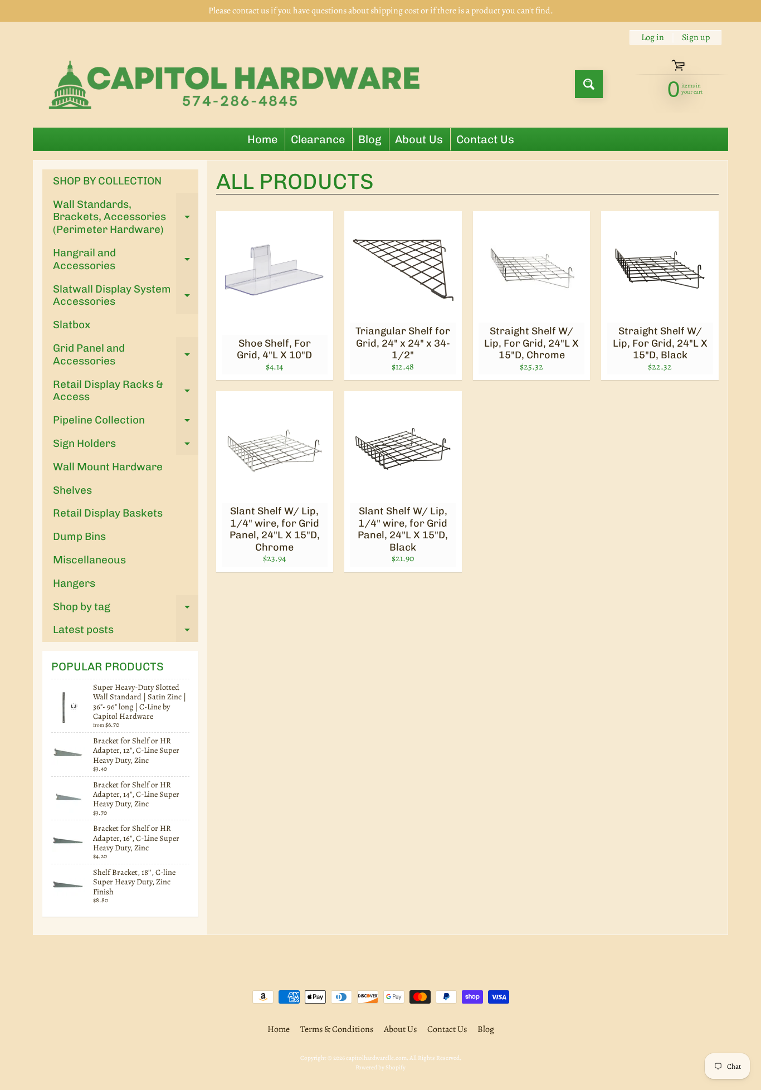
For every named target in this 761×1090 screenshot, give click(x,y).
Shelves (72, 490)
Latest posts (125, 632)
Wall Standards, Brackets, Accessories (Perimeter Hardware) (125, 217)
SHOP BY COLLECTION (107, 180)
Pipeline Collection (125, 422)
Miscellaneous (89, 559)
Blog (370, 139)
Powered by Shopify (380, 1067)
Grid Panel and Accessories (125, 355)
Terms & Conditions (336, 1029)
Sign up (696, 37)
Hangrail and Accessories (125, 259)
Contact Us (485, 139)
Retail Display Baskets (108, 513)
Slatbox (71, 324)
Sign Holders (125, 446)
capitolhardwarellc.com (376, 1058)
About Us (419, 139)
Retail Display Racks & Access (125, 391)
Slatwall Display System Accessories (125, 296)
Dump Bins (79, 536)
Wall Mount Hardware (108, 466)
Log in (652, 37)
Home (262, 139)
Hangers (74, 583)
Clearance (318, 139)
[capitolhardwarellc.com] (237, 84)
